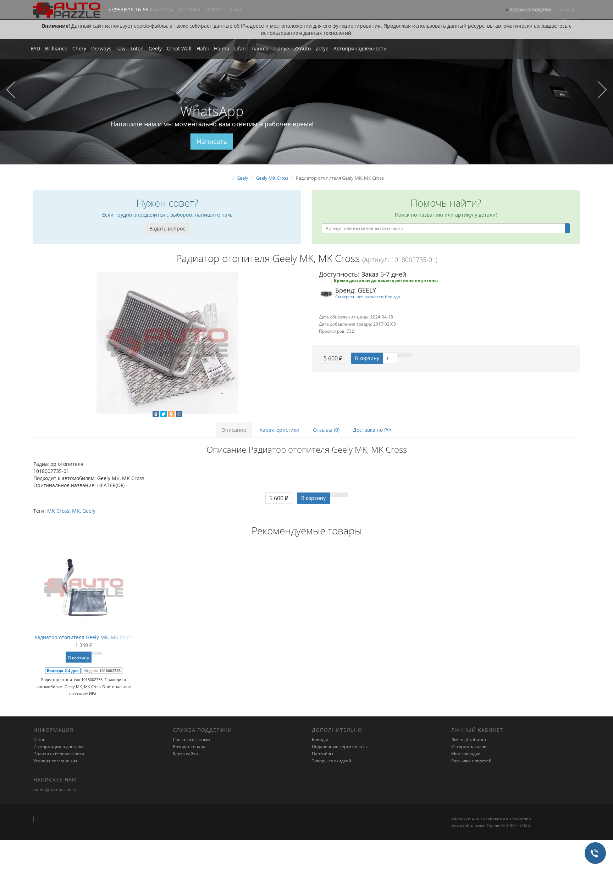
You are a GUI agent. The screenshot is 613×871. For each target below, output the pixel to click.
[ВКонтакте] (156, 414)
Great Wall (179, 48)
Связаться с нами (191, 739)
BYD (35, 48)
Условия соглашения (55, 761)
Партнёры (322, 754)
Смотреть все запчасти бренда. (368, 296)
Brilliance (56, 48)
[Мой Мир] (179, 414)
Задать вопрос (167, 228)
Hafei (203, 48)
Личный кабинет (469, 739)
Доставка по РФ (372, 429)
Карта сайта (185, 754)
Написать (212, 141)
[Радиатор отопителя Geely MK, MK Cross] (167, 343)
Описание (233, 429)
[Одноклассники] (171, 414)
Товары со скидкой (331, 761)
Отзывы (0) (326, 429)
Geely (155, 48)
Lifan (240, 48)
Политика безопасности (58, 754)
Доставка (189, 9)
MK (76, 510)
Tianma (260, 48)
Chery (79, 48)
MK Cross (58, 510)
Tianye (281, 48)
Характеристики (279, 429)
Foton (137, 48)
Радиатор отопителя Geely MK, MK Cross (83, 637)
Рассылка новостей (471, 761)
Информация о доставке (59, 747)
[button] (529, 10)
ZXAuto (302, 48)
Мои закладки (466, 754)
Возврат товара (189, 747)
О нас (235, 9)
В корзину (367, 358)
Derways (101, 48)
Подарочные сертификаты (340, 747)
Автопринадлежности (360, 48)
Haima (221, 48)
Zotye (322, 48)
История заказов (468, 747)
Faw (121, 48)
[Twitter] (163, 414)
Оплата (214, 9)
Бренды (320, 739)
